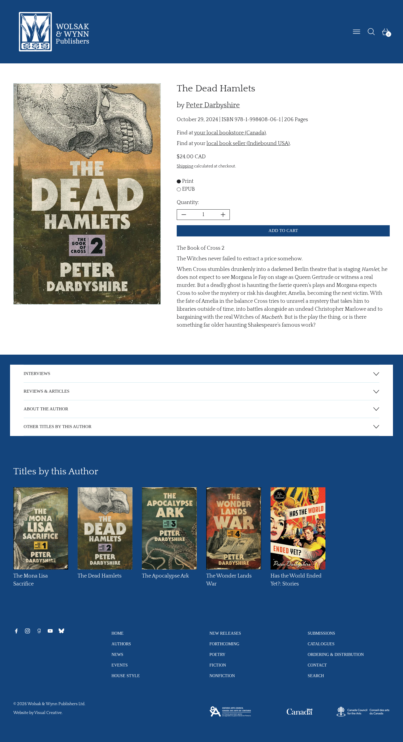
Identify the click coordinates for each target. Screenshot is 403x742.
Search (316, 675)
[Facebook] (16, 631)
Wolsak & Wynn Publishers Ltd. (56, 704)
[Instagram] (27, 631)
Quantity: (188, 202)
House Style (126, 675)
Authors (121, 643)
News (117, 654)
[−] (183, 214)
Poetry (217, 654)
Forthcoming (224, 643)
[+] (223, 214)
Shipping (185, 166)
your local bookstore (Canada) (230, 133)
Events (120, 665)
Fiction (217, 665)
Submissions (321, 633)
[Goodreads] (39, 631)
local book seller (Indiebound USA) (248, 144)
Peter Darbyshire (213, 105)
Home (118, 633)
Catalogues (321, 643)
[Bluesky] (61, 631)
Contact (317, 665)
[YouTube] (50, 631)
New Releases (225, 633)
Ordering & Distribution (336, 654)
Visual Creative (48, 712)
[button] (371, 32)
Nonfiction (222, 675)
